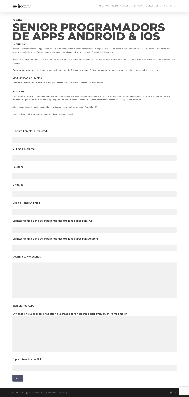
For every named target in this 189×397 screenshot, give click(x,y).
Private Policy (62, 393)
